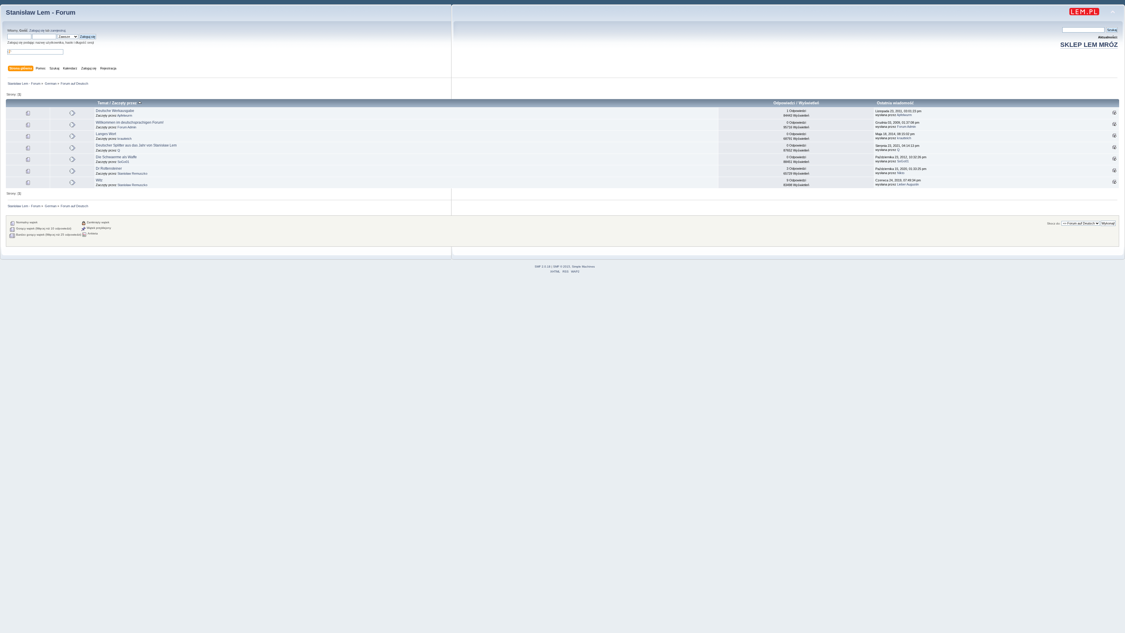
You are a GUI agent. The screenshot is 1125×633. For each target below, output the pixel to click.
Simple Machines (583, 266)
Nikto (900, 173)
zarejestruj (57, 30)
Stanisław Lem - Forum (41, 12)
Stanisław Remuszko (132, 173)
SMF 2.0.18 (542, 266)
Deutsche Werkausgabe (115, 111)
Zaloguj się (37, 30)
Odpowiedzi (784, 103)
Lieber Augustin (908, 184)
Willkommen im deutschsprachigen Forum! (129, 122)
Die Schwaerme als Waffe (116, 157)
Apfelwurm (124, 115)
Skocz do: (1054, 223)
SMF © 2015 (561, 266)
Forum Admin (126, 127)
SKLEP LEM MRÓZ (1089, 44)
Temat (103, 103)
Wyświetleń (809, 103)
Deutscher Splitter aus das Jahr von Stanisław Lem (136, 145)
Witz (99, 180)
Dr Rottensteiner (109, 168)
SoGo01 (123, 162)
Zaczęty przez (125, 103)
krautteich (124, 138)
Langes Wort (106, 134)
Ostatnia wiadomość (895, 103)
